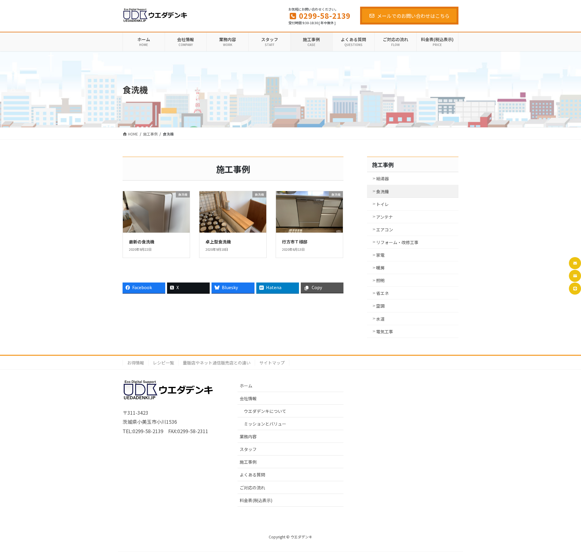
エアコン (384, 230)
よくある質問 (252, 475)
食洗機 (382, 191)
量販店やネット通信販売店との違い (217, 363)
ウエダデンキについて (265, 411)
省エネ (382, 293)
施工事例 (383, 164)
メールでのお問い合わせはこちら (413, 15)
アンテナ (384, 217)
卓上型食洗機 (218, 242)
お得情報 (135, 363)
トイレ (382, 204)
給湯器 (382, 178)
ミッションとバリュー (265, 424)
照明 (380, 280)
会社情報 (248, 398)
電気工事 (384, 331)
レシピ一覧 (163, 363)
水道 (380, 319)
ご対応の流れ (252, 488)
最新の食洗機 (141, 242)
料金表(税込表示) (256, 500)
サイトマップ (272, 363)
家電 (380, 255)
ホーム (246, 386)
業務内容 (248, 436)
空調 (380, 306)
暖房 (380, 268)
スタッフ (248, 449)
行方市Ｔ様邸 (294, 242)
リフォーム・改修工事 (397, 242)
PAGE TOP (563, 529)
